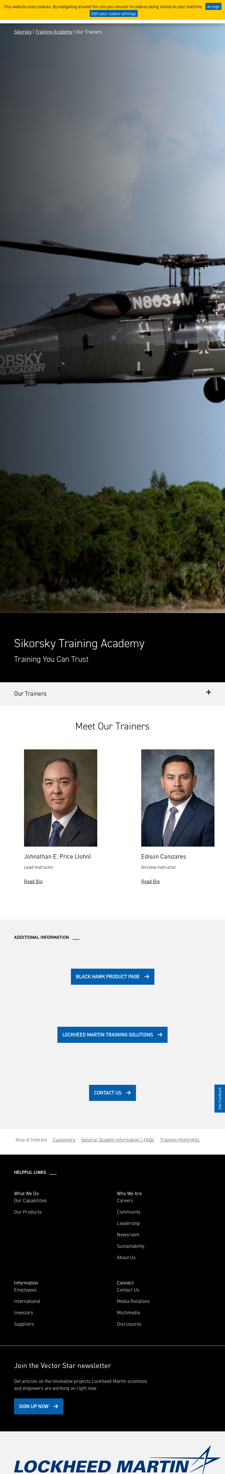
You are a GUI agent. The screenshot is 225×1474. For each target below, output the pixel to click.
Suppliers (24, 1323)
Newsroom (128, 1234)
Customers (64, 1139)
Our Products (28, 1211)
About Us (126, 1257)
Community (128, 1211)
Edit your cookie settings (113, 13)
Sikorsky (23, 31)
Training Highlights (180, 1139)
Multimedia (128, 1312)
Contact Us (107, 1092)
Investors (23, 1312)
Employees (25, 1289)
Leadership (128, 1223)
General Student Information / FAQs (117, 1139)
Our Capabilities (30, 1200)
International (27, 1301)
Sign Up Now (34, 1406)
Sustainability (130, 1245)
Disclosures (129, 1323)
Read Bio (33, 881)
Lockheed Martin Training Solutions (107, 1034)
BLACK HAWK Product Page (108, 976)
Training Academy (53, 31)
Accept (213, 6)
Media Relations (133, 1301)
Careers (125, 1200)
